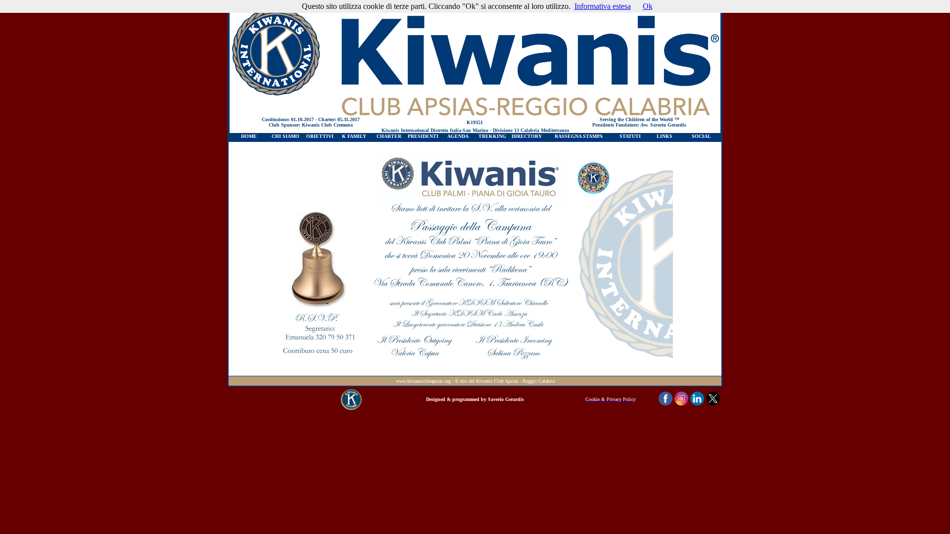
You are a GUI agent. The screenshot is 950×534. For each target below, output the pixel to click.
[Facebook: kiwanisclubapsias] (665, 403)
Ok (648, 6)
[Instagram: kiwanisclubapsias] (681, 403)
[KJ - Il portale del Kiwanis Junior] (351, 407)
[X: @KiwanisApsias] (713, 403)
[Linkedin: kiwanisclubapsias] (697, 403)
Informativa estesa (602, 6)
